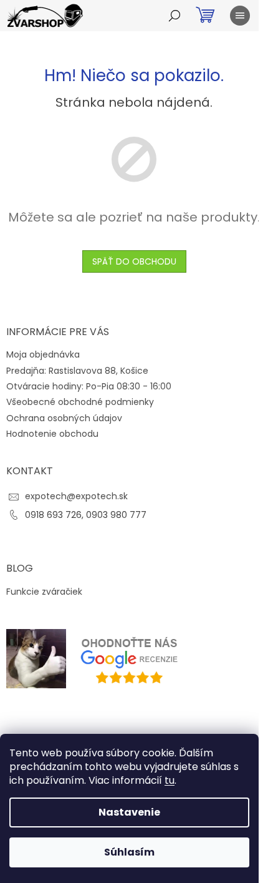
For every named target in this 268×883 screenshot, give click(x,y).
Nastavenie (129, 812)
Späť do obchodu (134, 261)
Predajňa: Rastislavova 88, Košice (77, 370)
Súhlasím (129, 852)
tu (170, 780)
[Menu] (239, 15)
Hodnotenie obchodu (52, 433)
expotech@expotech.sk (76, 496)
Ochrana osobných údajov (64, 418)
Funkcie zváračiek (44, 592)
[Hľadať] (174, 15)
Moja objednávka (43, 354)
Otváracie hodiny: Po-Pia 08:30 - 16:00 (88, 386)
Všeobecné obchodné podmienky (80, 402)
